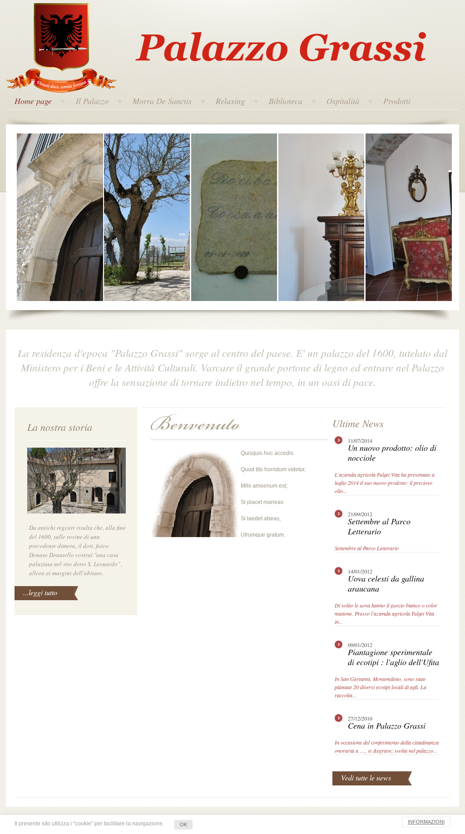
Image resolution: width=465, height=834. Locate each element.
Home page (33, 101)
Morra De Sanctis (162, 101)
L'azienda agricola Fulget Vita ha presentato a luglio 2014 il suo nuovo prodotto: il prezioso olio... (385, 482)
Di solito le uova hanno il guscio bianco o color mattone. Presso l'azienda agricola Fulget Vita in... (386, 613)
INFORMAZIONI (426, 821)
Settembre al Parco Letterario (367, 548)
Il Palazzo (92, 101)
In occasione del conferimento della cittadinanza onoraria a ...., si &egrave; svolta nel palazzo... (387, 746)
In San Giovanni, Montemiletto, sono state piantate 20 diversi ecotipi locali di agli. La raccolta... (380, 687)
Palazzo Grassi (235, 27)
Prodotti (397, 101)
